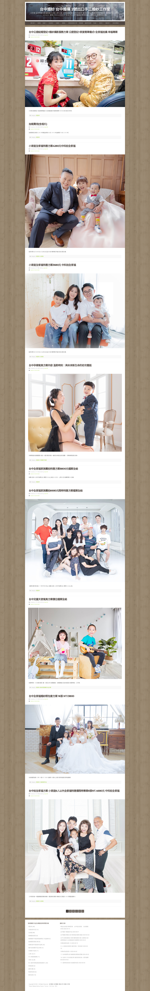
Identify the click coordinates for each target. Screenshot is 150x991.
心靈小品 (30, 954)
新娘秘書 (81, 23)
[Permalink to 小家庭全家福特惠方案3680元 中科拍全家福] (75, 310)
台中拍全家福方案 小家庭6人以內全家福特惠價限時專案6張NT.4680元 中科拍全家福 (74, 790)
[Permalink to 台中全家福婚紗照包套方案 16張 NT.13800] (75, 739)
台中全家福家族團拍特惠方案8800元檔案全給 (53, 468)
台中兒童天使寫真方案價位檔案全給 (48, 599)
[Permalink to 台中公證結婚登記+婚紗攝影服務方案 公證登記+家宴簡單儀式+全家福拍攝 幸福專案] (75, 73)
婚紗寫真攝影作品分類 (45, 687)
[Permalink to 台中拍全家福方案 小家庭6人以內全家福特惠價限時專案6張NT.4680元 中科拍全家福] (75, 846)
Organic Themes (44, 986)
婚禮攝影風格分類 (33, 941)
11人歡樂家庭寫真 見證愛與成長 (69, 963)
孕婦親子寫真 (43, 460)
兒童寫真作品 (43, 782)
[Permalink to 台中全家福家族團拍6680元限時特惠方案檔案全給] (75, 540)
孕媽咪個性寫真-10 (65, 943)
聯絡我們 (107, 23)
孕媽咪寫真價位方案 (72, 23)
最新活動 (30, 969)
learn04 (46, 35)
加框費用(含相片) (38, 124)
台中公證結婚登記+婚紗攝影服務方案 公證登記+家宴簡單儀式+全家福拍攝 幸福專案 (73, 31)
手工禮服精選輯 (32, 957)
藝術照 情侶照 (88, 23)
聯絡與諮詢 (31, 972)
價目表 (100, 23)
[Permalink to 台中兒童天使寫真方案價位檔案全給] (75, 643)
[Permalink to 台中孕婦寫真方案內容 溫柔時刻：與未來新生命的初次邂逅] (75, 413)
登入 (56, 986)
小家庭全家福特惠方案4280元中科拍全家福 (52, 145)
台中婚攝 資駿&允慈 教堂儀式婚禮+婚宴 (71, 935)
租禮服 (63, 23)
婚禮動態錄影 (32, 935)
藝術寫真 (30, 975)
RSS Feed (51, 986)
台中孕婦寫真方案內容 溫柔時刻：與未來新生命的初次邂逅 (60, 365)
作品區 (94, 23)
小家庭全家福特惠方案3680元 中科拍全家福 (52, 264)
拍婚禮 (57, 23)
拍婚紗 (44, 23)
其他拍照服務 (116, 23)
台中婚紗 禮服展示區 (66, 932)
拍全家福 (51, 23)
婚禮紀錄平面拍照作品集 (35, 944)
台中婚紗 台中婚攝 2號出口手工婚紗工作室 (75, 9)
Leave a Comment (34, 37)
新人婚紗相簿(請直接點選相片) (36, 963)
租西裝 (39, 23)
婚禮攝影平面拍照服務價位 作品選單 (38, 938)
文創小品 (30, 960)
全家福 (41, 256)
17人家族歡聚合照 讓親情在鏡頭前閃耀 (71, 954)
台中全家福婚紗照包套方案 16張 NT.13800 (52, 696)
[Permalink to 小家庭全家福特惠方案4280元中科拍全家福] (75, 201)
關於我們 (33, 23)
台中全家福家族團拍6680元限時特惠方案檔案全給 (55, 490)
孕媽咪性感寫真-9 (65, 951)
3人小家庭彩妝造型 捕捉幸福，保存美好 (71, 946)
